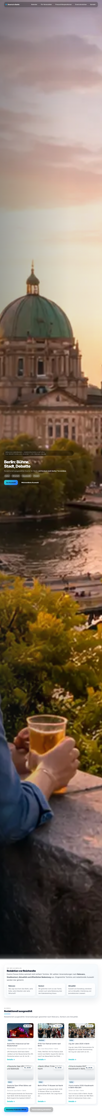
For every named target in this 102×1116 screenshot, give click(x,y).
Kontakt (92, 4)
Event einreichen (81, 4)
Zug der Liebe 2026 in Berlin (79, 1044)
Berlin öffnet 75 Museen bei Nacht (50, 1085)
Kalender (34, 4)
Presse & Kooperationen (63, 4)
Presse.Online (40, 454)
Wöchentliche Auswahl (30, 482)
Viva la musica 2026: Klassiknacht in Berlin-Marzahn (81, 1086)
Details (11, 1059)
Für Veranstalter (46, 4)
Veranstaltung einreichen (41, 1110)
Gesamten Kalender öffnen (16, 1110)
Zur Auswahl (11, 482)
